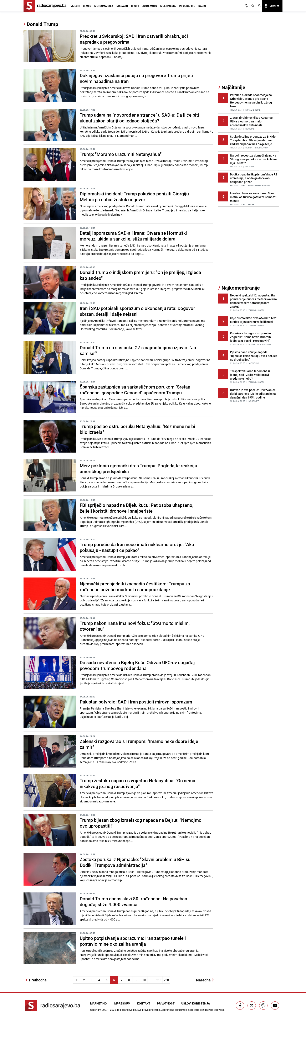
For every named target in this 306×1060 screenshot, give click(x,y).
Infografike (187, 5)
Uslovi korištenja (195, 1003)
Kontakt (143, 1003)
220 (166, 980)
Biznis (87, 5)
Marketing (98, 1003)
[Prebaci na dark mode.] (247, 5)
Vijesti (75, 5)
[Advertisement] (249, 53)
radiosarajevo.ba (126, 1009)
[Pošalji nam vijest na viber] (263, 1005)
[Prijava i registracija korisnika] (259, 5)
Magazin (122, 5)
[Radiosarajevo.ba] (52, 1005)
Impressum (121, 1003)
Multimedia (168, 5)
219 (159, 980)
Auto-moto (149, 5)
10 (144, 980)
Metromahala (103, 5)
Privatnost (166, 1003)
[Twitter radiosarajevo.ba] (252, 1005)
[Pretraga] (252, 5)
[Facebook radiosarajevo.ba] (240, 1005)
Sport (135, 5)
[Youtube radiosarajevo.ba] (275, 1005)
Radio (202, 5)
